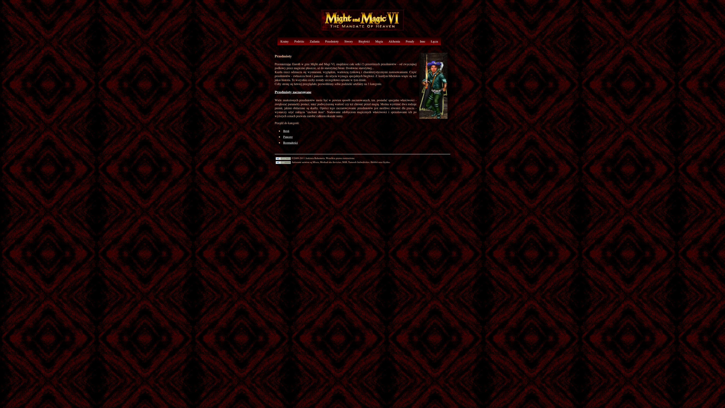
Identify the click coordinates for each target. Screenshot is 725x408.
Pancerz (288, 137)
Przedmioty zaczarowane (293, 91)
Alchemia (394, 41)
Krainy (284, 41)
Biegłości (364, 41)
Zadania (314, 41)
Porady (410, 41)
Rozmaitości (290, 142)
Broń (286, 131)
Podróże (299, 41)
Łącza (434, 41)
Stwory (348, 41)
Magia (379, 41)
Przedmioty (332, 41)
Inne (422, 41)
